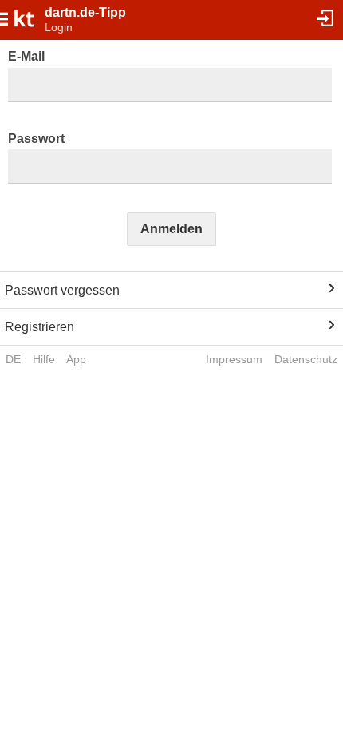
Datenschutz (305, 359)
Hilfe (44, 359)
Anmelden (171, 228)
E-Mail (26, 56)
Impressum (234, 359)
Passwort (36, 138)
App (76, 359)
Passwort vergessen (62, 290)
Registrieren (39, 327)
